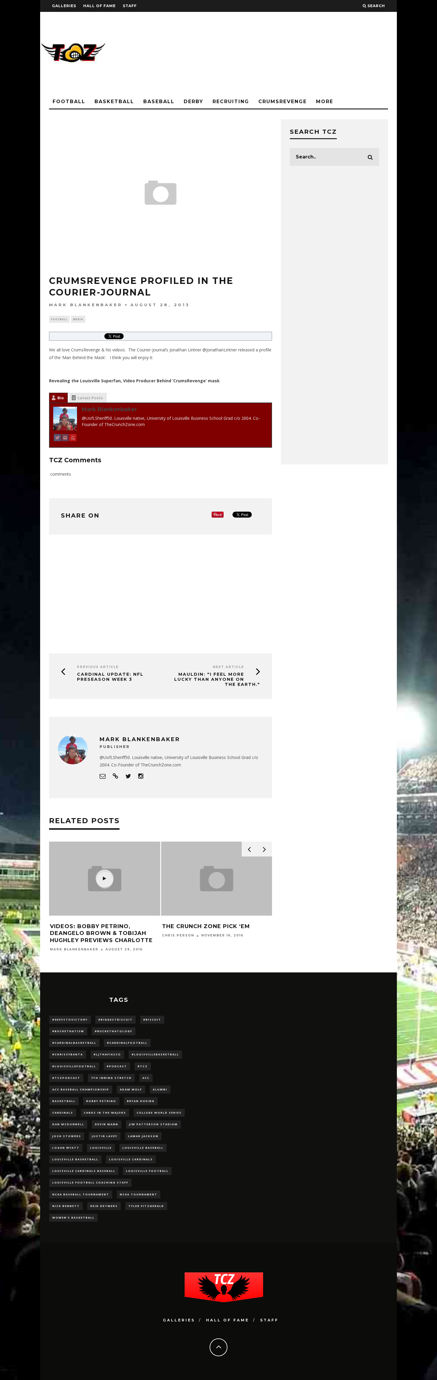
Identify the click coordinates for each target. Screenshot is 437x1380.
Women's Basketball (73, 1217)
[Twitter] (57, 438)
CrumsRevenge (282, 101)
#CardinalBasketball (74, 1043)
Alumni (160, 1089)
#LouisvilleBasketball (155, 1054)
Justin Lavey (104, 1136)
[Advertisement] (288, 53)
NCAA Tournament (138, 1194)
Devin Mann (106, 1124)
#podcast (117, 1066)
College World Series (159, 1113)
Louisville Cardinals (131, 1159)
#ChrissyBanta (67, 1054)
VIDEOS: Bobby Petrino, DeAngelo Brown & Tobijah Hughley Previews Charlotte (101, 933)
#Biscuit (152, 1019)
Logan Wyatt (65, 1148)
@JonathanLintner (219, 350)
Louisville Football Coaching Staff (90, 1182)
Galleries (64, 6)
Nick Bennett (66, 1206)
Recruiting (231, 101)
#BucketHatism (68, 1031)
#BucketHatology (113, 1031)
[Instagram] (65, 438)
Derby (193, 101)
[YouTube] (72, 438)
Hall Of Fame (99, 6)
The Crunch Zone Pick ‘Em (206, 926)
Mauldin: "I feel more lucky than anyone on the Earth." (217, 679)
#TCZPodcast (66, 1078)
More (324, 101)
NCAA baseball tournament (80, 1194)
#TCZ (143, 1066)
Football (69, 101)
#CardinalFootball (127, 1043)
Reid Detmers (104, 1206)
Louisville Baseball (143, 1148)
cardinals (62, 1113)
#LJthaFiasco (107, 1054)
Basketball (114, 101)
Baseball (159, 101)
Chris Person (178, 936)
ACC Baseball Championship (80, 1089)
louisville (101, 1148)
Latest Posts (90, 397)
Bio (60, 397)
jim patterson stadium (153, 1124)
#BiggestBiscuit (115, 1019)
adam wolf (131, 1089)
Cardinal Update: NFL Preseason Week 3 (110, 677)
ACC (146, 1078)
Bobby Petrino (101, 1101)
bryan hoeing (141, 1101)
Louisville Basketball (75, 1159)
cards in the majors (105, 1113)
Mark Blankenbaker (85, 304)
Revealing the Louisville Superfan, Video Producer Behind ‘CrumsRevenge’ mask (134, 380)
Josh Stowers (66, 1136)
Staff (130, 6)
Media (78, 319)
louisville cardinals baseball (83, 1171)
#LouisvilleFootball (74, 1066)
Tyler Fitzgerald (146, 1206)
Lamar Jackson (143, 1136)
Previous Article (98, 667)
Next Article (228, 667)
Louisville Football (147, 1171)
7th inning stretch (111, 1078)
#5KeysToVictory (70, 1019)
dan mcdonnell (68, 1124)
